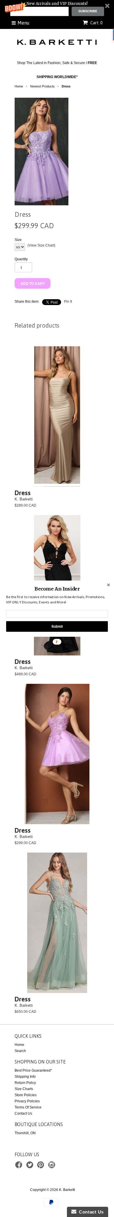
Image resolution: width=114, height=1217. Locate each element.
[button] (57, 588)
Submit (57, 626)
